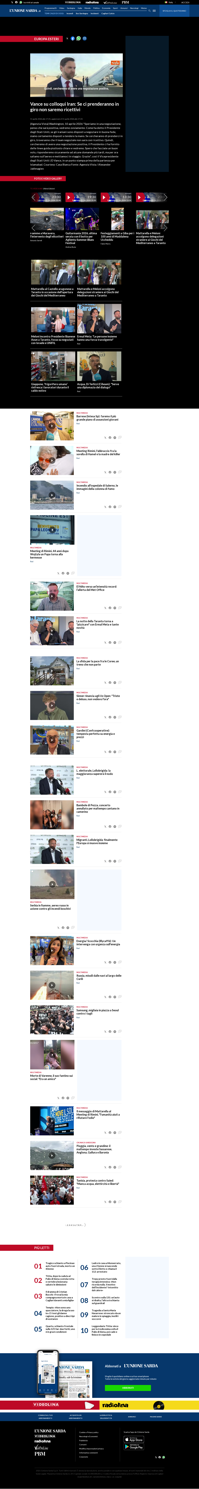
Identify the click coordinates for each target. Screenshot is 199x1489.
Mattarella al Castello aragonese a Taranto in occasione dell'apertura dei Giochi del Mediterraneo (52, 292)
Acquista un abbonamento (75, 1416)
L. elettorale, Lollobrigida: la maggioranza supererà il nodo (94, 772)
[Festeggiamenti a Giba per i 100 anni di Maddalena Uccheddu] (117, 219)
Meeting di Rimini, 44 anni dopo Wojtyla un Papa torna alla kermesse (49, 554)
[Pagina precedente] (85, 1225)
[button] (67, 38)
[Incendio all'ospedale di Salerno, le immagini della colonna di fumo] (52, 495)
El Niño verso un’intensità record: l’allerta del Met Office (96, 588)
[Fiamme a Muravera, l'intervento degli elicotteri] (47, 219)
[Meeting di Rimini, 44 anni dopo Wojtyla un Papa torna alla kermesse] (52, 530)
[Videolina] (73, 2)
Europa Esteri (46, 39)
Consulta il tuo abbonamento (45, 1416)
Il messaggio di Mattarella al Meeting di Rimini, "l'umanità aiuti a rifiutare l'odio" (98, 1114)
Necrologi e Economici (88, 1436)
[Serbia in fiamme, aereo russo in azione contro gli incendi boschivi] (52, 884)
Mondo (88, 8)
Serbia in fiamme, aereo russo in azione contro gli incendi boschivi (50, 907)
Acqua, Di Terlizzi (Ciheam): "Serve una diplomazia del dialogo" (98, 385)
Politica (96, 8)
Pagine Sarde (156, 1417)
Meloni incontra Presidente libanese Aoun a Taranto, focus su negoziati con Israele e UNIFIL (53, 340)
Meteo (144, 8)
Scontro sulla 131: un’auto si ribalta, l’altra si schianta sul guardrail (106, 1300)
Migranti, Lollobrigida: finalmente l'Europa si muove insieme (97, 841)
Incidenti (95, 13)
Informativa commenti (88, 1453)
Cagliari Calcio (108, 13)
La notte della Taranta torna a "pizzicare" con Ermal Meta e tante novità (97, 624)
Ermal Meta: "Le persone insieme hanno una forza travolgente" (97, 338)
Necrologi (134, 8)
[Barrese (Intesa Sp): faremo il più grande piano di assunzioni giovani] (52, 425)
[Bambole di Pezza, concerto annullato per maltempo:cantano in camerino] (52, 814)
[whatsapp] (20, 2)
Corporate (83, 1457)
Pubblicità (83, 1440)
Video (61, 8)
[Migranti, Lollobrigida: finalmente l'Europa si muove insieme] (52, 849)
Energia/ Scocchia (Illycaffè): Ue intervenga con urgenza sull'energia (98, 942)
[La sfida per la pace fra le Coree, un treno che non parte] (52, 670)
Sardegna (71, 8)
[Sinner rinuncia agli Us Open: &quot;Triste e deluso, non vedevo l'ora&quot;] (52, 705)
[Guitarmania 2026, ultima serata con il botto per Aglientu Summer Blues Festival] (82, 219)
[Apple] (144, 1439)
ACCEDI (185, 2)
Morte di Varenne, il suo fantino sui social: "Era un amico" (51, 1077)
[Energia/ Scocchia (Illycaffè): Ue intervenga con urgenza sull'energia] (52, 950)
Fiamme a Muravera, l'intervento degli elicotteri (46, 235)
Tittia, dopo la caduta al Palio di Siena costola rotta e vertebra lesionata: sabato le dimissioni (60, 1280)
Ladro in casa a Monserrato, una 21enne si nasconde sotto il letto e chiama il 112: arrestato (106, 1267)
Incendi (70, 13)
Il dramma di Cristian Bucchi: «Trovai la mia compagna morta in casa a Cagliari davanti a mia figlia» (60, 1296)
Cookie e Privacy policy (88, 1432)
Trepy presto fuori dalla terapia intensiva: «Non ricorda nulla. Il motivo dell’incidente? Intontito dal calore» (105, 1284)
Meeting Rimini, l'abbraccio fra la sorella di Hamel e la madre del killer (98, 452)
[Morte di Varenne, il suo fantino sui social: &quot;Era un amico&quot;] (52, 1055)
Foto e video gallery (48, 178)
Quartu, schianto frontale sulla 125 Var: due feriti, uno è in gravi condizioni (60, 1329)
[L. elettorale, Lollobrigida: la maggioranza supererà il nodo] (52, 780)
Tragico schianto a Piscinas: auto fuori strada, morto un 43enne (60, 1266)
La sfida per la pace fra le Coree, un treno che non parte (97, 663)
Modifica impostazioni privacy (91, 1448)
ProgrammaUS (51, 8)
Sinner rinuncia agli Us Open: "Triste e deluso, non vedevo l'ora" (98, 697)
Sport (115, 8)
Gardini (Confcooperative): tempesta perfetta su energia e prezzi (95, 734)
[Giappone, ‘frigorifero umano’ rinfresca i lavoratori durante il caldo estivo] (53, 366)
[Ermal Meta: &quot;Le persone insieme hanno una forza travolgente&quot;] (99, 318)
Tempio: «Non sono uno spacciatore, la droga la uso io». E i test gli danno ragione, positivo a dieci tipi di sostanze (60, 1313)
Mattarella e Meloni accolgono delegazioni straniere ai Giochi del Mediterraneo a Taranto (151, 238)
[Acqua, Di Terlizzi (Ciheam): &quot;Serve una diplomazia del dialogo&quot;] (99, 366)
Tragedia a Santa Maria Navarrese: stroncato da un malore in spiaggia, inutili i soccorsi (106, 1314)
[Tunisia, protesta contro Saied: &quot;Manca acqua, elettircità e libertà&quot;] (52, 1190)
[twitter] (12, 2)
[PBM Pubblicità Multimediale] (125, 2)
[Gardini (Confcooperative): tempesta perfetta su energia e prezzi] (52, 740)
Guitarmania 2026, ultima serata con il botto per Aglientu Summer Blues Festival (81, 238)
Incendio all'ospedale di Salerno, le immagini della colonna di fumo (97, 487)
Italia (80, 8)
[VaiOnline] (110, 2)
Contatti (83, 1444)
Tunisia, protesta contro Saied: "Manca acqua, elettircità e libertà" (97, 1182)
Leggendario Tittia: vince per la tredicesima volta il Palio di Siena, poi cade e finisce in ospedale (105, 1330)
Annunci (124, 8)
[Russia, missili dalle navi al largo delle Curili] (52, 985)
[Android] (144, 1446)
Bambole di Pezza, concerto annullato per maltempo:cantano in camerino (97, 808)
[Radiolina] (92, 2)
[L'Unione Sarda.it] (25, 10)
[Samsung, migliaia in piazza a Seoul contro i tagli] (52, 1019)
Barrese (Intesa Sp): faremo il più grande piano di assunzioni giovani (97, 418)
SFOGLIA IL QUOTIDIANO (174, 11)
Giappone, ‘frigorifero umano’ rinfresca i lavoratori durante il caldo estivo (50, 387)
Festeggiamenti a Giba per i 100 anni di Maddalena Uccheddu (117, 236)
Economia (106, 8)
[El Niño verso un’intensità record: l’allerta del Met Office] (52, 596)
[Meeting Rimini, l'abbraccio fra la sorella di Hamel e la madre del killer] (52, 460)
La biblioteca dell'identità (106, 1416)
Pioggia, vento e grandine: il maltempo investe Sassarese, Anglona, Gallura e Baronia (94, 1149)
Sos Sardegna (82, 13)
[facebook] (16, 2)
